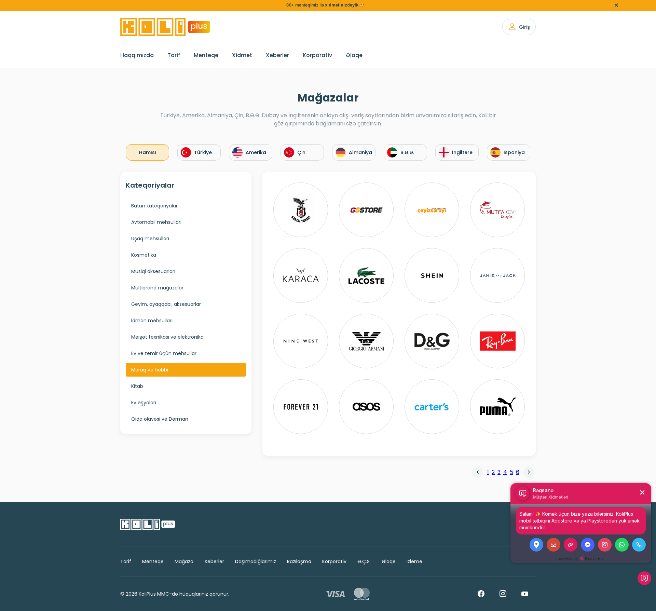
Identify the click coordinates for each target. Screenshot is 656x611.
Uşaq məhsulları (150, 238)
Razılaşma (299, 561)
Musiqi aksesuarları (153, 271)
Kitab (137, 386)
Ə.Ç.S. (364, 561)
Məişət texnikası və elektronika (167, 337)
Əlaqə (354, 55)
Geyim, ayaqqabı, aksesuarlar (166, 304)
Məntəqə (206, 55)
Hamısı (147, 152)
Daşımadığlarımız (255, 561)
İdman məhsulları (152, 320)
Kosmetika (143, 255)
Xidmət (242, 55)
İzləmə (414, 561)
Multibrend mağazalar (157, 287)
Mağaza (184, 561)
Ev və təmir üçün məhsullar (163, 353)
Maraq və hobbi (149, 369)
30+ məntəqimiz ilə (305, 5)
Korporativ (317, 55)
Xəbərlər (277, 55)
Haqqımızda (137, 55)
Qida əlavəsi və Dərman (159, 419)
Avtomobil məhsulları (156, 222)
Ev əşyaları (143, 402)
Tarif (173, 55)
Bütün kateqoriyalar (154, 205)
